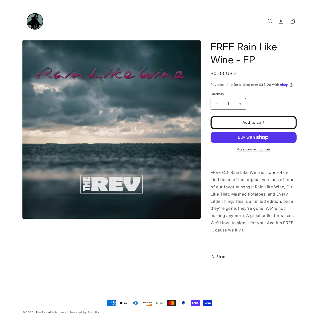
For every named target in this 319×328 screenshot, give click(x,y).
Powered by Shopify (84, 312)
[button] (270, 21)
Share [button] (221, 256)
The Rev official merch (52, 312)
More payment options (254, 149)
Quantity (217, 94)
